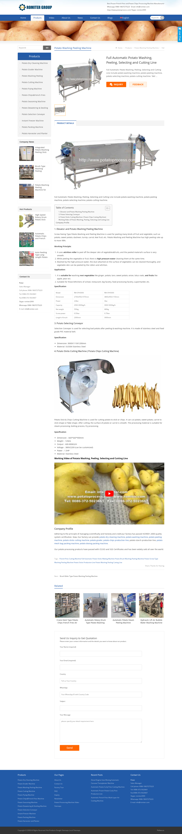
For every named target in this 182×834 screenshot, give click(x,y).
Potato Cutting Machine (32, 82)
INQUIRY (118, 84)
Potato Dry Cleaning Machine (35, 63)
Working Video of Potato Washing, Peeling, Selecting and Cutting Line (84, 220)
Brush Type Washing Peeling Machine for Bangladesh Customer (40, 172)
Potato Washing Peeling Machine (72, 48)
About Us (66, 17)
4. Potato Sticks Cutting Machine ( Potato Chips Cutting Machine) (82, 217)
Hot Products (26, 209)
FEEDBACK (138, 84)
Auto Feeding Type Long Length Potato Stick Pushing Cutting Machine (41, 258)
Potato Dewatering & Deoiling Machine (33, 109)
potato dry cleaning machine (112, 537)
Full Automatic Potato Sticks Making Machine (98, 559)
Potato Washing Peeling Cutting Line (109, 562)
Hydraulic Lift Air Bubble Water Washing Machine (151, 621)
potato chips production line (116, 540)
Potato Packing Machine (32, 127)
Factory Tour (59, 787)
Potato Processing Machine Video (66, 802)
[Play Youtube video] (109, 493)
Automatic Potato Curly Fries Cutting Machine (108, 787)
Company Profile (62, 223)
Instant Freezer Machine (33, 120)
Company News (27, 142)
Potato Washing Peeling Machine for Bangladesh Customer (42, 190)
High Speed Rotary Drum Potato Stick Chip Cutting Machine (40, 220)
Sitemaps (57, 806)
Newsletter (58, 799)
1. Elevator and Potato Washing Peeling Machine (76, 212)
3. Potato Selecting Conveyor (69, 214)
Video (51, 17)
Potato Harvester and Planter (35, 133)
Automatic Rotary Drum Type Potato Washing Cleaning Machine (95, 621)
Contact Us (95, 17)
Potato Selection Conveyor (33, 114)
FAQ (55, 791)
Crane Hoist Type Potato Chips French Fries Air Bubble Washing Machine (67, 621)
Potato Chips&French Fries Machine (31, 96)
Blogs (110, 17)
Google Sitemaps (62, 830)
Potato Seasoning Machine (33, 101)
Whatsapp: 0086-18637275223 (30, 305)
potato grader (96, 540)
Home (23, 17)
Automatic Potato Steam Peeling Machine (123, 621)
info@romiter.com (142, 7)
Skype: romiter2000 (139, 10)
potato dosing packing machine (94, 543)
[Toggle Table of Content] (106, 208)
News (80, 17)
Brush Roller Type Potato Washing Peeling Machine (79, 576)
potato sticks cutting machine (76, 540)
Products (37, 17)
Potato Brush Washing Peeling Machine (129, 559)
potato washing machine (137, 537)
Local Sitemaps (74, 830)
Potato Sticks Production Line (84, 562)
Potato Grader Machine (32, 69)
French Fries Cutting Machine (70, 559)
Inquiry (56, 795)
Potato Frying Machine (32, 88)
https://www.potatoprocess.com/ (119, 10)
